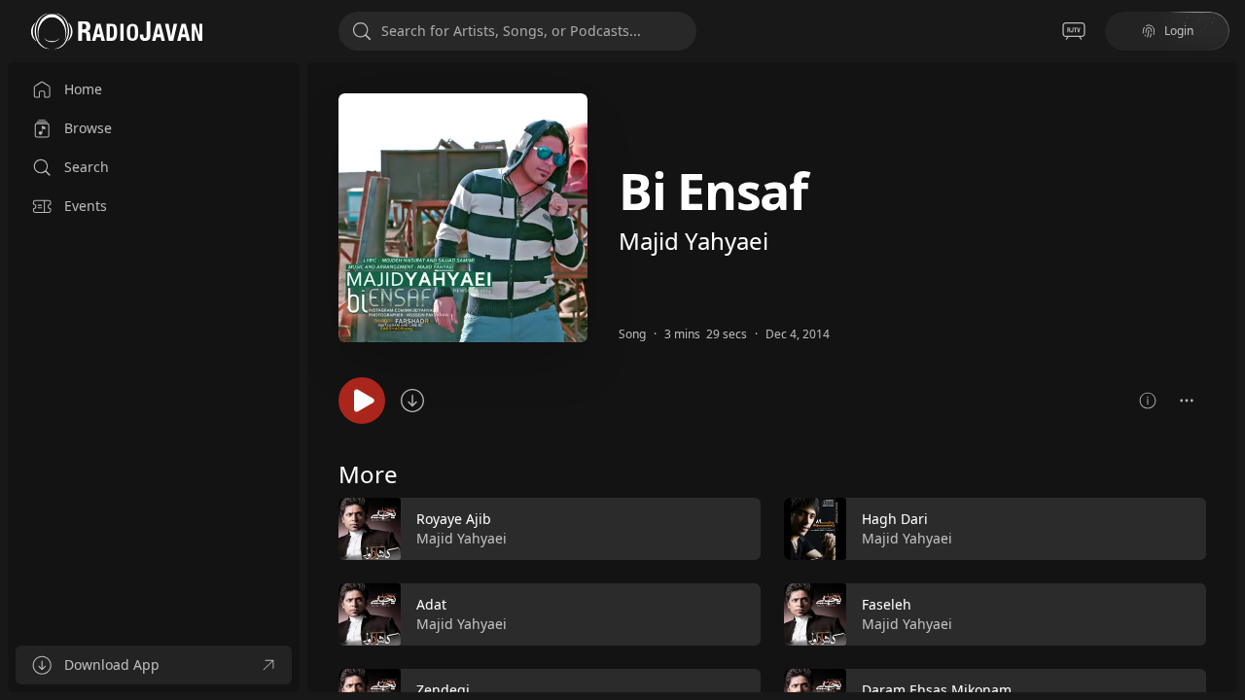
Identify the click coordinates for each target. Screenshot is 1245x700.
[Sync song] (412, 400)
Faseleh (886, 604)
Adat (431, 604)
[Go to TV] (1073, 31)
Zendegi (443, 690)
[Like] (733, 530)
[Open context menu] (1186, 400)
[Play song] (361, 400)
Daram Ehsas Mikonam (937, 690)
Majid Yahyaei (693, 241)
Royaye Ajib (453, 518)
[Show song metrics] (1147, 400)
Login (1178, 30)
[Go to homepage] (116, 31)
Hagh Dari (895, 518)
